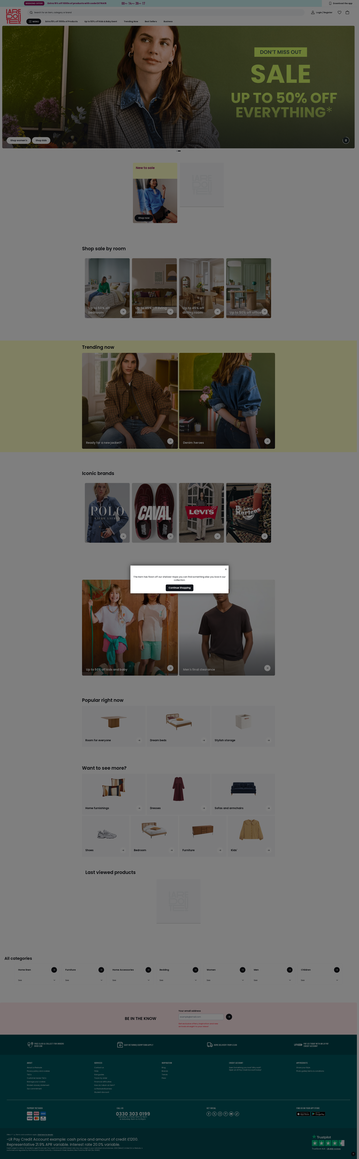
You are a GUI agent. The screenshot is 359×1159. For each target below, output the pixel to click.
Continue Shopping (180, 588)
